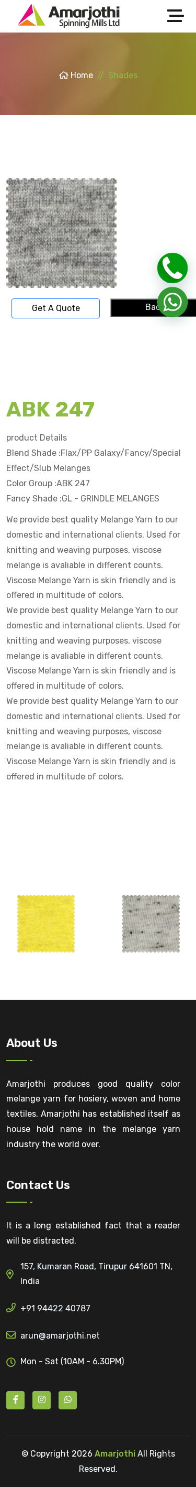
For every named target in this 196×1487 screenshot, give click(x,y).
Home (80, 75)
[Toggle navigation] (178, 16)
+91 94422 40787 (55, 1308)
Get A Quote (56, 308)
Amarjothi (115, 1454)
